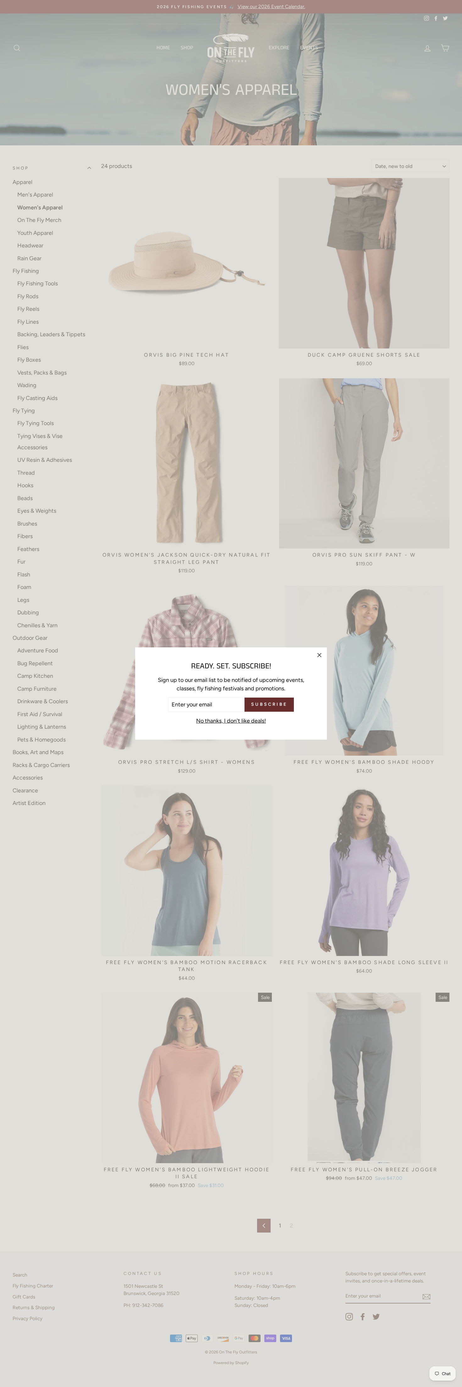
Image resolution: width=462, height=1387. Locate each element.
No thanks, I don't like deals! (231, 720)
